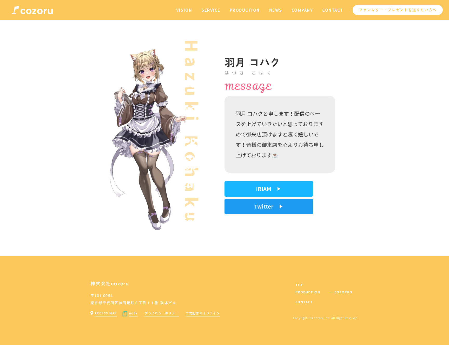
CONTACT (332, 10)
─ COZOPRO (340, 292)
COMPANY (302, 10)
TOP (299, 284)
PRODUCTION (245, 10)
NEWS (275, 10)
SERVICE (210, 10)
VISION (184, 10)
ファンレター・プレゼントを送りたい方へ (398, 10)
